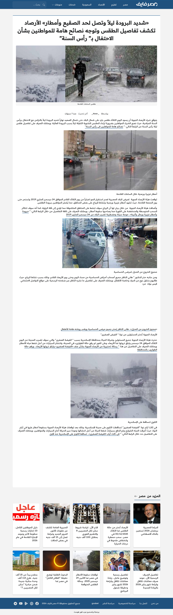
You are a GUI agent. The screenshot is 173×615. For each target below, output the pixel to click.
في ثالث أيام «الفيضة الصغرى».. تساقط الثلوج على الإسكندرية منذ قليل (84, 433)
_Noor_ (95, 113)
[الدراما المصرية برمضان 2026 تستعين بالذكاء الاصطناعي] (146, 525)
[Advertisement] (86, 306)
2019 (68, 214)
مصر (142, 496)
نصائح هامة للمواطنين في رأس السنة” (104, 126)
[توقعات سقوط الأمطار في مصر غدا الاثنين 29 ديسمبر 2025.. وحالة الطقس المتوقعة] (86, 573)
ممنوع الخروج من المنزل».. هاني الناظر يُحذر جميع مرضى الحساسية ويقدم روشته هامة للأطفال (108, 329)
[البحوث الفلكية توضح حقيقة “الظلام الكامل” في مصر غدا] (56, 573)
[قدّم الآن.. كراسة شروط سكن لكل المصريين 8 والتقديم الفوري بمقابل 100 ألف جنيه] (86, 525)
